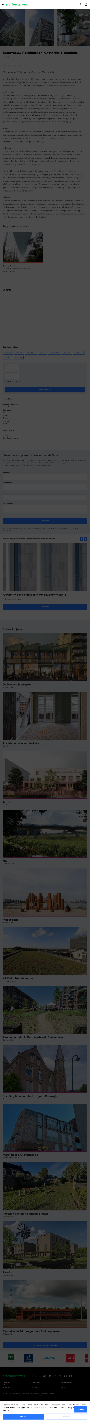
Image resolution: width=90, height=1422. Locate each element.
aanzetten (7, 1410)
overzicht (42, 1408)
